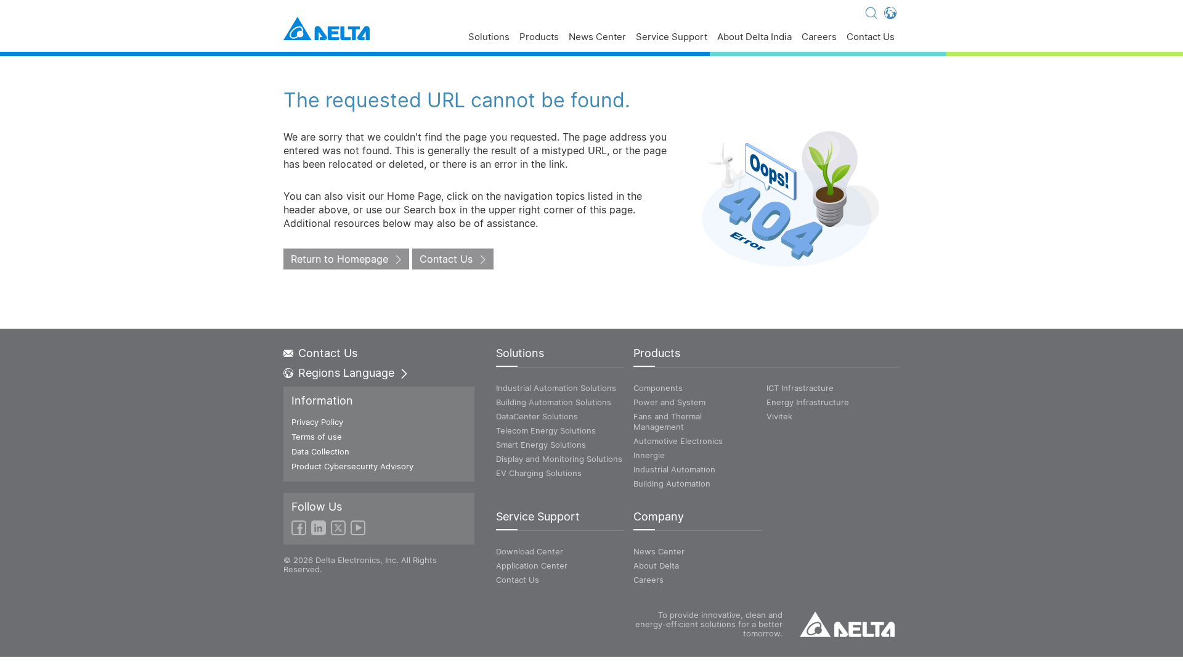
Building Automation (671, 483)
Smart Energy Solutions (541, 445)
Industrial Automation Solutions (556, 388)
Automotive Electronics (678, 441)
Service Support (671, 37)
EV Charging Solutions (539, 473)
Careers (819, 37)
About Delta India (754, 37)
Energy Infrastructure (807, 402)
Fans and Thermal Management (667, 421)
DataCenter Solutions (537, 416)
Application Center (531, 565)
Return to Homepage (339, 259)
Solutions (489, 37)
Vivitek (779, 416)
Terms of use (316, 437)
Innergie (649, 455)
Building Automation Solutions (553, 402)
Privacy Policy (317, 422)
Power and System (669, 402)
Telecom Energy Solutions (546, 430)
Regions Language (346, 373)
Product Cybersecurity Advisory (352, 466)
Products (539, 37)
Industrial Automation (674, 469)
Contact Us (871, 37)
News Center (597, 37)
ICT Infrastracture (800, 388)
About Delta (656, 565)
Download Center (529, 551)
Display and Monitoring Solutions (559, 459)
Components (658, 388)
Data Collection (320, 451)
